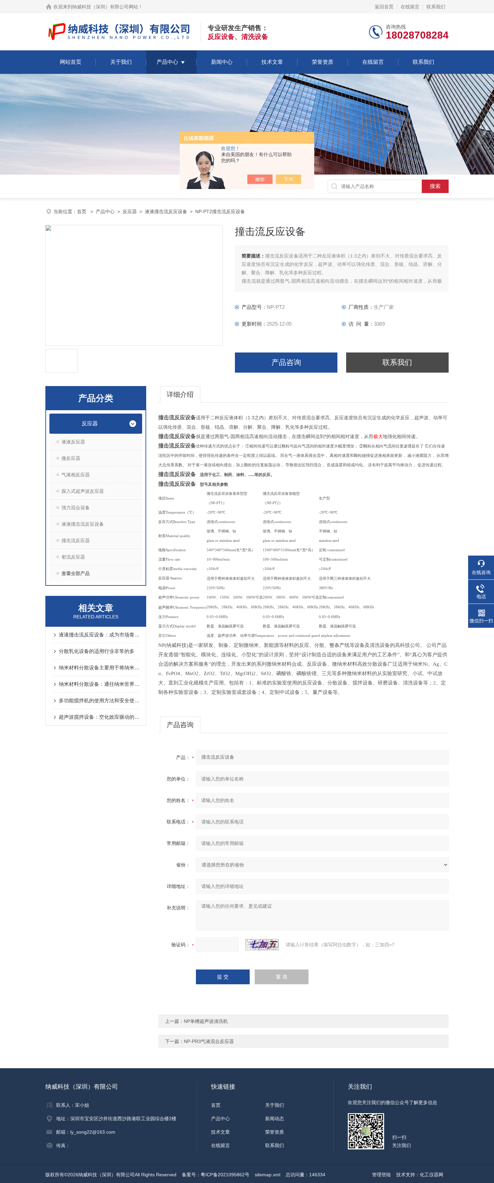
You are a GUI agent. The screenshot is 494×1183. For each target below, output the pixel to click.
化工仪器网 (431, 1174)
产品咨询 (286, 362)
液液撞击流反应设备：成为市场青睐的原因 (99, 634)
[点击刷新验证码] (262, 944)
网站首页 (70, 62)
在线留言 (410, 6)
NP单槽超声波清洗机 (206, 1021)
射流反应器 (73, 557)
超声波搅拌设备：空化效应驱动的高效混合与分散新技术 (99, 717)
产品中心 (167, 62)
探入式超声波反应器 (82, 491)
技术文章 (272, 62)
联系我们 (435, 6)
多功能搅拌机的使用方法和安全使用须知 (99, 700)
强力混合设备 (75, 507)
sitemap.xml (267, 1174)
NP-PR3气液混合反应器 (209, 1041)
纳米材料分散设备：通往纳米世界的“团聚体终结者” (99, 684)
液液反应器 (73, 441)
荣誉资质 (322, 62)
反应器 (130, 211)
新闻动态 (274, 1118)
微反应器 (70, 458)
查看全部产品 (75, 573)
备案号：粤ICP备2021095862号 (215, 1174)
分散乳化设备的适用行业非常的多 (96, 651)
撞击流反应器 (75, 540)
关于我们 (121, 62)
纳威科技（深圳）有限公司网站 (105, 6)
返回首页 (384, 6)
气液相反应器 (75, 474)
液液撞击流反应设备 (166, 211)
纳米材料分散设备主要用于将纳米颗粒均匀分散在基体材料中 (99, 667)
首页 (82, 211)
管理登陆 (381, 1174)
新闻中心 (222, 62)
